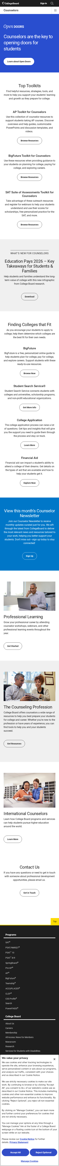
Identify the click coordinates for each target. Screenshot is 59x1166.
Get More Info (29, 407)
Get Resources (14, 743)
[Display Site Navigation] (55, 10)
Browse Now (29, 373)
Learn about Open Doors (19, 61)
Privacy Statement (19, 1142)
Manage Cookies (29, 1161)
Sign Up (29, 556)
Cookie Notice (27, 1139)
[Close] (54, 1059)
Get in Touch (29, 893)
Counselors (11, 10)
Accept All (15, 1152)
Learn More (29, 445)
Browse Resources (29, 140)
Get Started (12, 646)
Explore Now (30, 483)
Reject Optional (43, 1152)
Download (29, 296)
